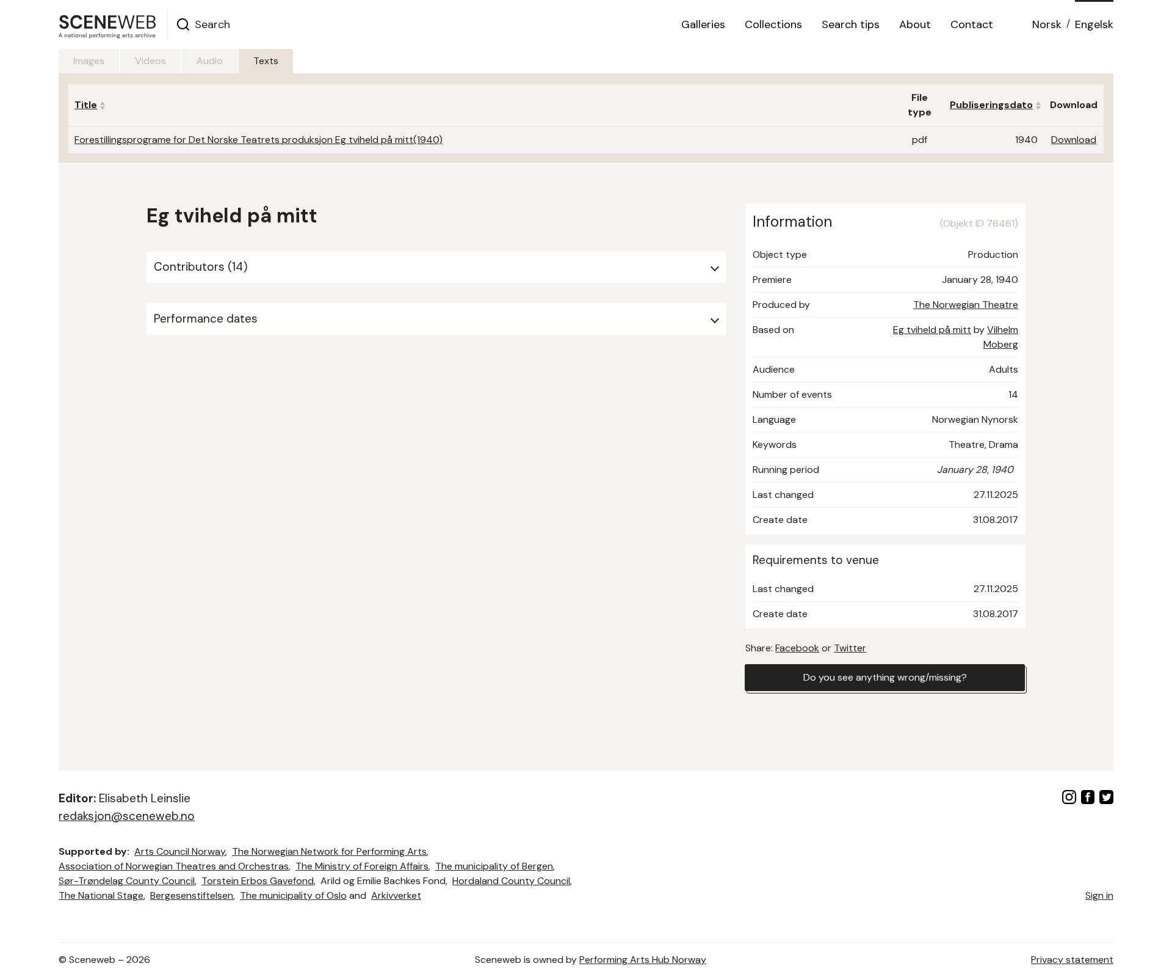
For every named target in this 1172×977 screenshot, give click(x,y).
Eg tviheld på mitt (932, 329)
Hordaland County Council (511, 880)
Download (1073, 139)
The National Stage (101, 895)
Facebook (797, 648)
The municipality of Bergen (494, 866)
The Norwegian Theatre (965, 304)
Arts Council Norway (179, 851)
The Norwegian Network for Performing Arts (329, 851)
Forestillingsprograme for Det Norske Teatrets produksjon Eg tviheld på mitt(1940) (258, 139)
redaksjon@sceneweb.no (127, 816)
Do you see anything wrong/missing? (885, 677)
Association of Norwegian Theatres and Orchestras (174, 866)
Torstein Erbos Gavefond (257, 880)
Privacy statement (1072, 959)
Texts (265, 60)
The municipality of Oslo (293, 895)
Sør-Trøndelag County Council (127, 880)
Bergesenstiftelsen (191, 895)
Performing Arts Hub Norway (642, 959)
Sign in (1099, 895)
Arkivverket (396, 895)
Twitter (850, 648)
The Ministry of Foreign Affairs (362, 866)
